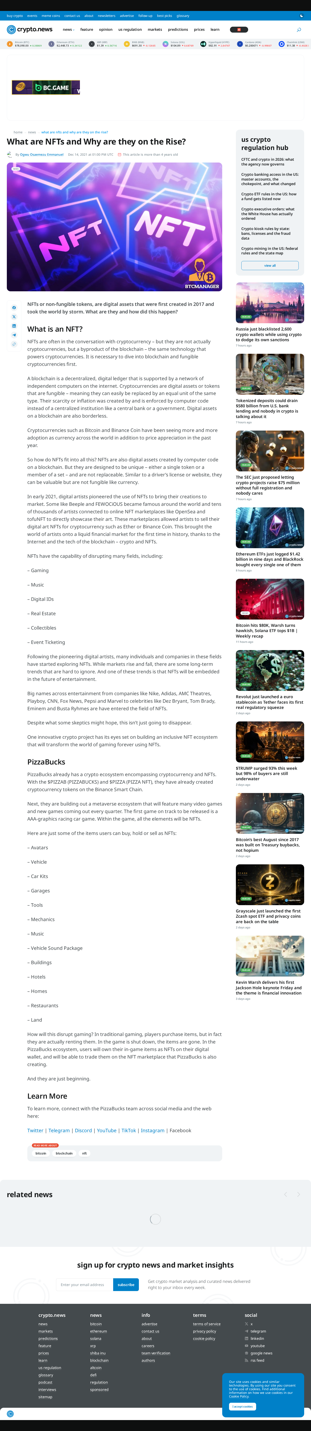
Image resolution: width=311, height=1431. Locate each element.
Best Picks (164, 15)
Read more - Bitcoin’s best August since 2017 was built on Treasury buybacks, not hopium (270, 813)
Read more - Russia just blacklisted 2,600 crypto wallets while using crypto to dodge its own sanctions (270, 302)
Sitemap (45, 1396)
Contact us (72, 15)
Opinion (105, 29)
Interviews (47, 1389)
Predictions (178, 29)
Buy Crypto (15, 15)
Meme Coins (51, 15)
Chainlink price (294, 44)
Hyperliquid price (215, 44)
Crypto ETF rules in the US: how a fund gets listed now (268, 196)
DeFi (93, 1374)
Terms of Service (206, 1323)
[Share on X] (14, 316)
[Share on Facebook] (14, 307)
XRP (93, 1345)
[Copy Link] (14, 344)
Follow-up (145, 15)
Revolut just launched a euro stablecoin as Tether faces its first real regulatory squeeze (269, 702)
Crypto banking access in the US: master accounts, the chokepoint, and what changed (270, 179)
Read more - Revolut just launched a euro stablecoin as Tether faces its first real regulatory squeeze (270, 670)
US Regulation (130, 29)
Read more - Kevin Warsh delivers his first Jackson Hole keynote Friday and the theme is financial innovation (270, 956)
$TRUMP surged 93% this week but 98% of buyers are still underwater (266, 773)
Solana (95, 1338)
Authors (148, 1360)
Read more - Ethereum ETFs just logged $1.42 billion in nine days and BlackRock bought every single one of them (270, 527)
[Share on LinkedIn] (14, 326)
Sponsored (99, 1389)
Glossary (183, 15)
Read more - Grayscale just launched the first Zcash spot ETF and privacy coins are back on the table (270, 884)
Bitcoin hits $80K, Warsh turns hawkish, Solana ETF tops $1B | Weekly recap (267, 631)
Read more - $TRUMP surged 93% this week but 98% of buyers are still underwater (270, 741)
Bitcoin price (24, 44)
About (88, 15)
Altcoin (96, 1367)
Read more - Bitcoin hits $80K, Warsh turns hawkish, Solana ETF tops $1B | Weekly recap (270, 599)
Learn (215, 29)
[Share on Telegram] (14, 335)
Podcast (45, 1382)
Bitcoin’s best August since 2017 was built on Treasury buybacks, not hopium (268, 845)
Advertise (127, 15)
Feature (86, 29)
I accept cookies (242, 1406)
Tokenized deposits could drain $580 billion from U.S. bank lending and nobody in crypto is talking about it (267, 408)
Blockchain (64, 1153)
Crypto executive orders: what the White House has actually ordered (268, 214)
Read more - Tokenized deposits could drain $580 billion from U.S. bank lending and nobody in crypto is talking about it (270, 374)
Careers (148, 1345)
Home (18, 132)
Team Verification (156, 1353)
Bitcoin (41, 1153)
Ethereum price (65, 44)
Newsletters (106, 15)
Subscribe (126, 1284)
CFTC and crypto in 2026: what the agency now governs (267, 162)
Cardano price (254, 44)
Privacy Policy (204, 1331)
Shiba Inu (98, 1353)
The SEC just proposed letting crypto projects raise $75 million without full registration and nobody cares (268, 485)
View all (270, 265)
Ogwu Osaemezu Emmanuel (42, 154)
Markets (155, 29)
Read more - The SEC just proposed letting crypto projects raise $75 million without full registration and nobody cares (270, 451)
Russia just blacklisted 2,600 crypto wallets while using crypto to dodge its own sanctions (269, 334)
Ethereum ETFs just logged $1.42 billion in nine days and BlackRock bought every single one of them (269, 559)
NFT (84, 1153)
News (67, 29)
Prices (199, 29)
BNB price (140, 44)
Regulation (99, 1382)
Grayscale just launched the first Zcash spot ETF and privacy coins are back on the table (268, 916)
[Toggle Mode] (301, 15)
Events (32, 15)
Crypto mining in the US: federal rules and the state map (269, 251)
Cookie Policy (204, 1338)
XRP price (103, 44)
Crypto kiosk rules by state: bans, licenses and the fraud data (266, 233)
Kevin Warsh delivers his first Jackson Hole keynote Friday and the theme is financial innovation (269, 987)
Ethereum (98, 1331)
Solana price (178, 44)
